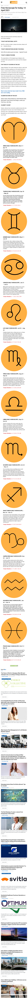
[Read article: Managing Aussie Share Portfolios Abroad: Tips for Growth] (14, 795)
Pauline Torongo (5, 676)
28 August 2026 (12, 676)
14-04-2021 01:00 (15, 17)
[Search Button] (26, 2)
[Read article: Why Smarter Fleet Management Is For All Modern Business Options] (14, 741)
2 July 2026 (12, 787)
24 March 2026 (11, 983)
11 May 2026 (11, 898)
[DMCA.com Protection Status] (14, 665)
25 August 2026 (12, 705)
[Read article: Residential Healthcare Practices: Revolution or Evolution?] (14, 906)
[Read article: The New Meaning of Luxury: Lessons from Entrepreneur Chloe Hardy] (14, 823)
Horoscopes (6, 5)
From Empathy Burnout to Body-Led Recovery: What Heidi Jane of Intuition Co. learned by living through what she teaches (13, 702)
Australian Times (5, 761)
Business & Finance (6, 845)
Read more (5, 696)
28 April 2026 (11, 926)
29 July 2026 (12, 733)
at (2, 790)
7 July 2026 (11, 761)
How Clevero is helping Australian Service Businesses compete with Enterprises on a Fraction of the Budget (12, 952)
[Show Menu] (1, 2)
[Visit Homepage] (13, 2)
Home (2, 5)
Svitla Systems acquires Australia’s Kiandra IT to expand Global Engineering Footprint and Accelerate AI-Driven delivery (13, 867)
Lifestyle (4, 708)
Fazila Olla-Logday (5, 733)
